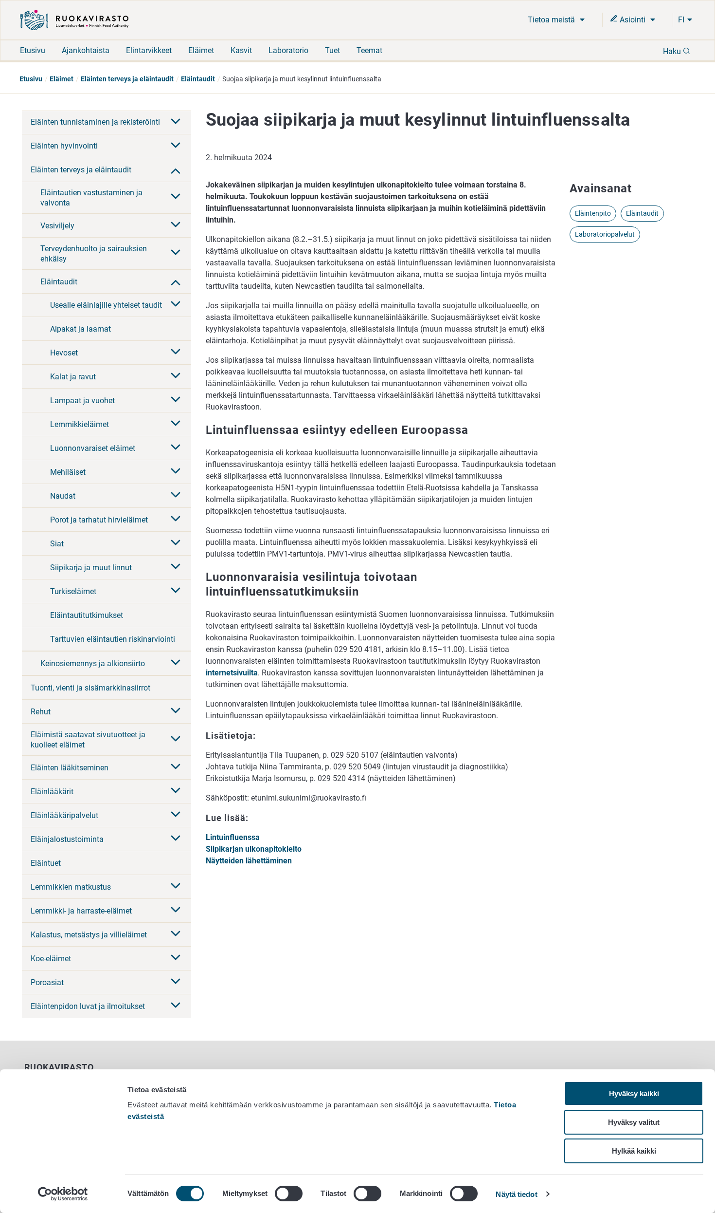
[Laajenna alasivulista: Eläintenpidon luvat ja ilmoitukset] (175, 1006)
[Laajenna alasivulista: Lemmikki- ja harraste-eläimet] (175, 910)
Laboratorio (288, 50)
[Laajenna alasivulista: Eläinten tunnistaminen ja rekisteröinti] (175, 122)
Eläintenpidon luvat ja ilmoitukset (88, 1006)
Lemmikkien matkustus (71, 887)
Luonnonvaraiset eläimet (92, 448)
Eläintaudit (198, 79)
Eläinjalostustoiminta (67, 839)
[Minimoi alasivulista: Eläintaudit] (175, 281)
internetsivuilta (232, 672)
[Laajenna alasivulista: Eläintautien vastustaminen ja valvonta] (175, 197)
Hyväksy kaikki (634, 1093)
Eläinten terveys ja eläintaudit (127, 79)
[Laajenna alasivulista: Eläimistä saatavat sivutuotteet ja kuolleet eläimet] (175, 739)
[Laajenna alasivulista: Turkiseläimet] (175, 591)
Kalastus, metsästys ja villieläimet (89, 934)
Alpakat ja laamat (80, 329)
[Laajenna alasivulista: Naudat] (175, 495)
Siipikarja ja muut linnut (91, 567)
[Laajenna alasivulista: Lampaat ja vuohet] (175, 400)
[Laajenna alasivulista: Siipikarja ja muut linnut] (175, 567)
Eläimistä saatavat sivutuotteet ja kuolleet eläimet (88, 739)
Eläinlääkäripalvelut (64, 815)
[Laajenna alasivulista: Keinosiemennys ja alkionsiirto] (175, 663)
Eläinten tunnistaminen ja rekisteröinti (95, 122)
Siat (57, 543)
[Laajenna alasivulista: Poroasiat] (175, 982)
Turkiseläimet (73, 591)
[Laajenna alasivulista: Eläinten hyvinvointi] (175, 146)
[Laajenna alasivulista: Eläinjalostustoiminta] (175, 839)
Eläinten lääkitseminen (69, 767)
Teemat (369, 50)
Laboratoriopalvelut (605, 234)
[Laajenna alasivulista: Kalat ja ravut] (175, 376)
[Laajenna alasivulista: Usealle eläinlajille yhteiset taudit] (175, 305)
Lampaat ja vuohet (82, 400)
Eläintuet (46, 863)
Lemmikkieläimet (79, 424)
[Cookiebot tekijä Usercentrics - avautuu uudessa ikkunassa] (63, 1194)
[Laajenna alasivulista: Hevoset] (175, 352)
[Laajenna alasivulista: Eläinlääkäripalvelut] (175, 815)
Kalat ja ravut (73, 376)
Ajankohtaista (85, 50)
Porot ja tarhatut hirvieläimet (99, 519)
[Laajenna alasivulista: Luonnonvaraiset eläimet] (175, 448)
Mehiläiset (68, 472)
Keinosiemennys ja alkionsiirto (92, 663)
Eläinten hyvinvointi (64, 145)
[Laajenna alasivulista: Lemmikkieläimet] (175, 424)
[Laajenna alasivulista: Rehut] (175, 711)
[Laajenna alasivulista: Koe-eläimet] (175, 958)
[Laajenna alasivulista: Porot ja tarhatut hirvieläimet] (175, 519)
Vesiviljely (57, 225)
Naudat (62, 496)
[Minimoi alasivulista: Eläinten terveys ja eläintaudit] (175, 170)
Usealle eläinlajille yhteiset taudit (106, 305)
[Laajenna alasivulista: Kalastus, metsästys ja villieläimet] (175, 934)
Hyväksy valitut (634, 1122)
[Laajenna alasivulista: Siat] (175, 543)
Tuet (332, 50)
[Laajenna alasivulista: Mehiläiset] (175, 472)
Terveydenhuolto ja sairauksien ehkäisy (93, 253)
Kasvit (241, 50)
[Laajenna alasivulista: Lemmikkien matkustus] (175, 886)
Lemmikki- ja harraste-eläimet (81, 910)
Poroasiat (47, 982)
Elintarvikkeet (149, 50)
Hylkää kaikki (634, 1151)
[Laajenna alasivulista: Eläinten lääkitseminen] (175, 767)
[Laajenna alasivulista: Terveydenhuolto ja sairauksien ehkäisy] (175, 253)
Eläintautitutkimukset (86, 615)
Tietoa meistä (552, 19)
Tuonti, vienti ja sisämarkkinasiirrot (90, 687)
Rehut (41, 711)
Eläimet (201, 50)
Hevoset (64, 352)
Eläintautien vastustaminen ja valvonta (91, 197)
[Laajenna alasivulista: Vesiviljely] (175, 225)
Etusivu (32, 50)
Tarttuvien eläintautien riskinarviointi (112, 639)
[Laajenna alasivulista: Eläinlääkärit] (175, 791)
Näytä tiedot (516, 1194)
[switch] (289, 1193)
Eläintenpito (593, 213)
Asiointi (632, 19)
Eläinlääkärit (52, 791)
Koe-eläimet (51, 958)
